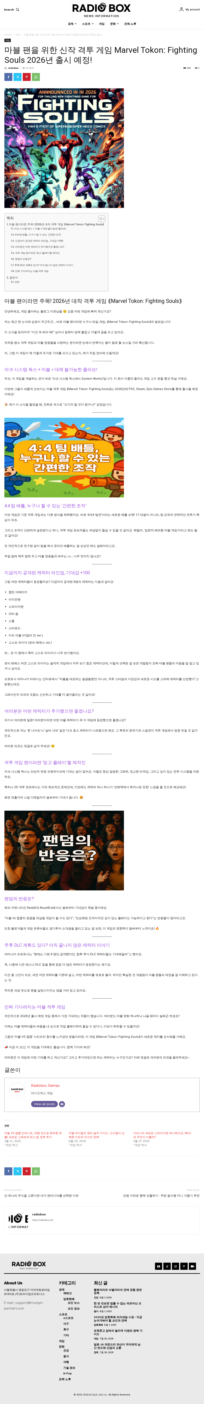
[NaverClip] (192, 1266)
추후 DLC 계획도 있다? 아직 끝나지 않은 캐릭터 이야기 (44, 265)
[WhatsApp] (36, 77)
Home (7, 34)
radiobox (13, 67)
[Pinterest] (27, 77)
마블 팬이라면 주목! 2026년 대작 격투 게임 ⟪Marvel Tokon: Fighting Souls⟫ (56, 224)
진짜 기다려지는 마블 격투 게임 (31, 271)
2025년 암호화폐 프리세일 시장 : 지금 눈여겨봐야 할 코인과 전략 (118, 1318)
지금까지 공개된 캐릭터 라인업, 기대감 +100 (39, 240)
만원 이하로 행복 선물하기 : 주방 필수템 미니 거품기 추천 (161, 1195)
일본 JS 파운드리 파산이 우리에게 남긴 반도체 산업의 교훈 (117, 1346)
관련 (17, 281)
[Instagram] (175, 1266)
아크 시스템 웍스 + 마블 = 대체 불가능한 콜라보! (40, 228)
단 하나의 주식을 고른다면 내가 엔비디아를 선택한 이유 (41, 1195)
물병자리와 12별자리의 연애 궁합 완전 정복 (118, 1291)
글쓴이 (14, 277)
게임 (17, 34)
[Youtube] (158, 1266)
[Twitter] (18, 77)
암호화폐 (98, 1324)
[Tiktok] (167, 1266)
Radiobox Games (45, 1085)
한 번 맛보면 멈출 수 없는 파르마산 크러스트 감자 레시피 (117, 1305)
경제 (96, 1352)
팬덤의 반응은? (23, 258)
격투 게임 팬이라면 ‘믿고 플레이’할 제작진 (37, 252)
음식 (96, 1311)
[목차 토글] (99, 218)
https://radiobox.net (42, 1220)
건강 (96, 1297)
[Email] (62, 1104)
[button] (12, 9)
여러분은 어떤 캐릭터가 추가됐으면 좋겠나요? (39, 246)
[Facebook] (8, 77)
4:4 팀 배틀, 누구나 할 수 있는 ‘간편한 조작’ (38, 234)
